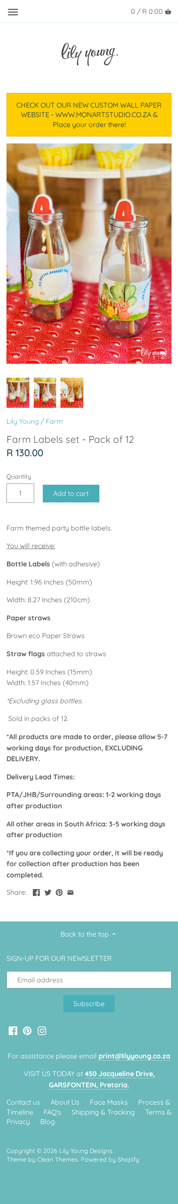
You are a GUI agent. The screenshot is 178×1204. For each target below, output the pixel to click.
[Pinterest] (27, 1030)
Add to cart (71, 493)
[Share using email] (70, 891)
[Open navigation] (12, 12)
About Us (65, 1102)
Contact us (23, 1102)
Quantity (18, 476)
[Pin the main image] (59, 891)
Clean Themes (57, 1159)
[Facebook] (13, 1030)
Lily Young (22, 421)
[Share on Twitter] (47, 891)
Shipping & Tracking (103, 1112)
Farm (54, 421)
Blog (47, 1121)
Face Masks (109, 1102)
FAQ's (52, 1112)
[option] (17, 393)
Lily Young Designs (85, 1151)
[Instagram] (42, 1030)
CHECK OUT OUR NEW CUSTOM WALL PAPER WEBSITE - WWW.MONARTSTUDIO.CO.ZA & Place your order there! (89, 115)
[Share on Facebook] (36, 891)
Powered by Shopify (110, 1159)
